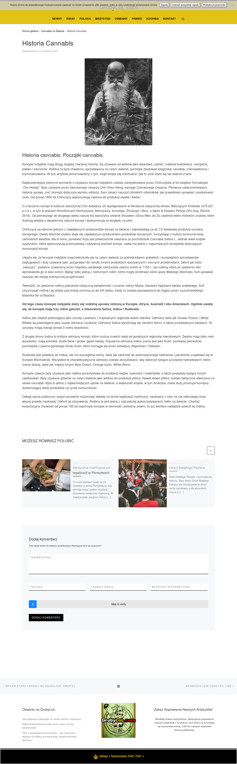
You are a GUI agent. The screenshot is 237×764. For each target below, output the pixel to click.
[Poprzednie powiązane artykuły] (202, 450)
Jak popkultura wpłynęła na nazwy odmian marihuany (51, 719)
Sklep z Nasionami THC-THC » (121, 756)
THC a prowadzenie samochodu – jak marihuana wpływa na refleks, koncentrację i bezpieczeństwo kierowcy (49, 736)
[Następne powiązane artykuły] (211, 450)
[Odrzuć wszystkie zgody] (232, 5)
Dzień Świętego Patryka (187, 467)
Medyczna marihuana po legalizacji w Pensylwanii (91, 470)
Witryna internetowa (171, 586)
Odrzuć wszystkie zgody (185, 4)
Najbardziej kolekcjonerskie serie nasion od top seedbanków (48, 725)
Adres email (102, 586)
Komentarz (40, 557)
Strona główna (30, 31)
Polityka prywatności (214, 4)
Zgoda (164, 4)
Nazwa (36, 586)
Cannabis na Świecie (52, 31)
